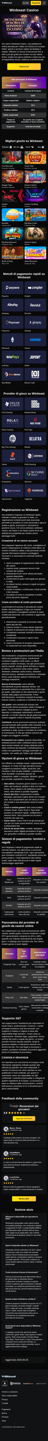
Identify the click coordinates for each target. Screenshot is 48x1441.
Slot (39, 147)
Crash (28, 147)
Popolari (5, 147)
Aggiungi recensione (24, 1118)
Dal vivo (17, 147)
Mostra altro (24, 1199)
